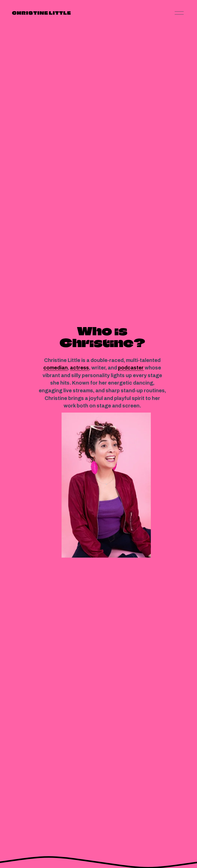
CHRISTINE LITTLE (41, 13)
